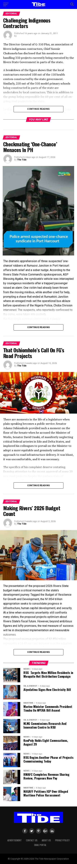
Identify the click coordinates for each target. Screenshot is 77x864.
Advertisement (14, 840)
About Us (46, 840)
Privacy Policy (62, 840)
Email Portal (40, 845)
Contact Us (31, 840)
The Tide (22, 159)
